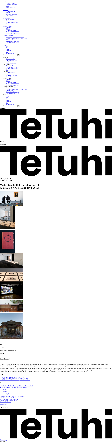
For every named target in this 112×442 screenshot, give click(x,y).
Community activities (8, 35)
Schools (8, 29)
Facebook (5, 390)
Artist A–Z (8, 12)
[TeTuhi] (56, 138)
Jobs (7, 23)
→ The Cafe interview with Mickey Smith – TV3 (12, 377)
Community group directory (13, 33)
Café (7, 52)
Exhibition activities (11, 30)
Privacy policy (3, 440)
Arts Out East (9, 39)
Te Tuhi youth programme (12, 31)
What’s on (5, 2)
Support (8, 49)
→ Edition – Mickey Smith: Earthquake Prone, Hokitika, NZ (14, 387)
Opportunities (6, 18)
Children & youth (7, 26)
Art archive (5, 10)
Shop (7, 48)
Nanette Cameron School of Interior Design (16, 38)
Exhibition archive (10, 11)
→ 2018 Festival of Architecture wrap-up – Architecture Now (15, 380)
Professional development (12, 20)
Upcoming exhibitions (11, 4)
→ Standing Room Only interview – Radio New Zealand (14, 378)
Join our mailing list (4, 393)
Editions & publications (11, 14)
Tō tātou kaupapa (10, 53)
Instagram (5, 391)
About (4, 45)
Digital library (9, 15)
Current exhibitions (10, 3)
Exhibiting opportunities (12, 22)
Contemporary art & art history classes (15, 37)
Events (7, 6)
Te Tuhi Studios (10, 19)
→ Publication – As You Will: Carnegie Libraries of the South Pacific (16, 386)
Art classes (8, 27)
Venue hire (8, 50)
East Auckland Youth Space (12, 41)
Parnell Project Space (11, 7)
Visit (7, 46)
